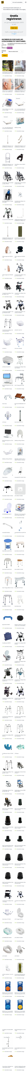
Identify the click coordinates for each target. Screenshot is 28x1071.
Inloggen (14, 34)
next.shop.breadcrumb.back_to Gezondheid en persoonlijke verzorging (14, 8)
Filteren (5, 55)
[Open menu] (25, 2)
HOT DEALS (9, 47)
